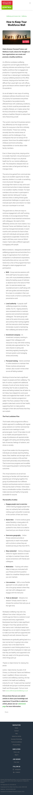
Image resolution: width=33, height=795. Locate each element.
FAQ (16, 733)
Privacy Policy (16, 744)
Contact (16, 730)
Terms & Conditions (16, 742)
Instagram (17, 769)
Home (16, 728)
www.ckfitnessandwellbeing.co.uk (17, 691)
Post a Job (16, 752)
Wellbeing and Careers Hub (13, 16)
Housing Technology (16, 739)
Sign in (16, 754)
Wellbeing (24, 16)
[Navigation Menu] (30, 3)
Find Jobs (16, 762)
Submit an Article (16, 736)
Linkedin (17, 772)
